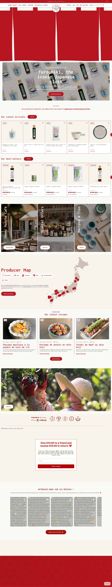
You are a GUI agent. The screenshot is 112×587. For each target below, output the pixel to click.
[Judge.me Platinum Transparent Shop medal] (52, 418)
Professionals (28, 571)
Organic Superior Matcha (75, 186)
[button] (12, 5)
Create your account (70, 566)
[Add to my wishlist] (21, 123)
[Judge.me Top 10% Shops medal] (78, 418)
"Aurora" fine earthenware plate (98, 145)
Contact (27, 573)
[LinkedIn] (103, 573)
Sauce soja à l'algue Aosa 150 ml (33, 145)
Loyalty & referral (49, 566)
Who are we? (28, 564)
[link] (98, 5)
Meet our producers (8, 293)
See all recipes (56, 359)
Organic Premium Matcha (53, 186)
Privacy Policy (48, 577)
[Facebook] (96, 573)
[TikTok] (107, 573)
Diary (26, 577)
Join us (27, 575)
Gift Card (47, 564)
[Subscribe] (107, 569)
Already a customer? (70, 564)
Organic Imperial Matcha (31, 186)
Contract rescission (70, 571)
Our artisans (28, 566)
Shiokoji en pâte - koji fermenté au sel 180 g (10, 145)
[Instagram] (99, 573)
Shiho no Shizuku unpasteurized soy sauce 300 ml (11, 188)
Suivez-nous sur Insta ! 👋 (56, 532)
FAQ (46, 580)
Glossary (47, 582)
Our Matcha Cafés (29, 568)
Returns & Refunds (49, 571)
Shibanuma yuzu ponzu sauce (98, 186)
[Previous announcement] (24, 1)
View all (32, 117)
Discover (45, 247)
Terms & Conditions (49, 573)
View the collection (56, 94)
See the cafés (9, 247)
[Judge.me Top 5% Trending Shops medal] (71, 418)
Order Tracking (68, 568)
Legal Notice (48, 575)
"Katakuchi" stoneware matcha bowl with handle (77, 145)
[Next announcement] (87, 1)
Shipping (47, 568)
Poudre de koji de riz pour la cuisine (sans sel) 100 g (55, 145)
